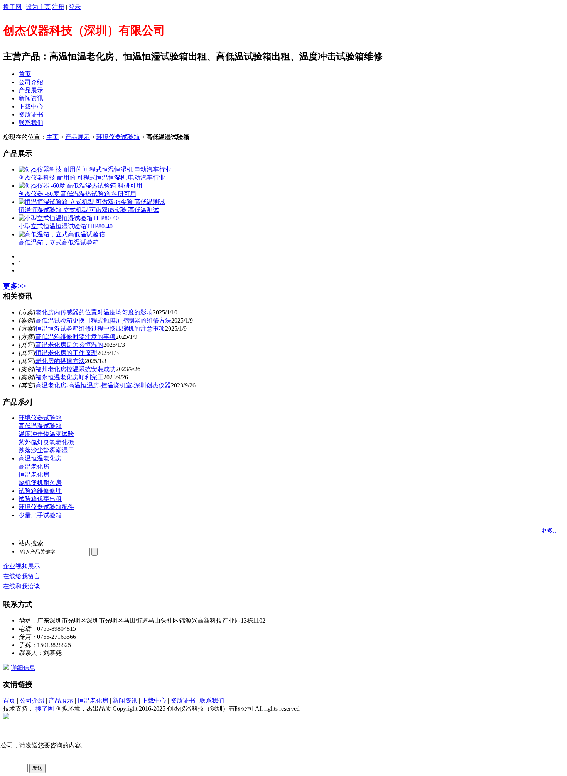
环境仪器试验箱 (118, 137)
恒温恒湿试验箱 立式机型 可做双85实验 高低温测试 (89, 210)
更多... (549, 530)
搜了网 (12, 6)
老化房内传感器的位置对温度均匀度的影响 (94, 312)
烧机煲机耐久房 (40, 482)
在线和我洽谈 (21, 586)
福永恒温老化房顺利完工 (69, 377)
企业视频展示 (21, 566)
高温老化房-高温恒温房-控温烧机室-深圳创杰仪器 (103, 385)
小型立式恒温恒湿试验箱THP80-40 (66, 226)
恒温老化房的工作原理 (66, 353)
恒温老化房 (34, 474)
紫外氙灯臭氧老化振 (46, 442)
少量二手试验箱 (40, 515)
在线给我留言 (21, 576)
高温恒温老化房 (40, 458)
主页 (52, 137)
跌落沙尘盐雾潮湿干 (46, 450)
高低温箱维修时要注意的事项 (75, 336)
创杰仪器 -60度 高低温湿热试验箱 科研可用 (77, 193)
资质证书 (31, 114)
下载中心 (31, 106)
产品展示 (31, 90)
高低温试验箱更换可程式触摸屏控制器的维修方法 (103, 320)
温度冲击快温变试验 (46, 434)
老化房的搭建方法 (60, 361)
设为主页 (38, 6)
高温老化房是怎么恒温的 (69, 344)
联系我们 (31, 122)
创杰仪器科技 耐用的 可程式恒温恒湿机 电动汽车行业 (92, 177)
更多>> (14, 286)
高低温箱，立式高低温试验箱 (59, 242)
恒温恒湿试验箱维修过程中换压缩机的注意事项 (100, 328)
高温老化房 (34, 466)
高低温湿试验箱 (40, 426)
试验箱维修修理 (40, 490)
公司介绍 (31, 82)
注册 (58, 6)
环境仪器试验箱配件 (46, 507)
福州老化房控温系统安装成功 (75, 369)
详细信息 (23, 667)
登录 (75, 6)
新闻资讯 (31, 98)
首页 (25, 74)
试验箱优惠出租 (40, 499)
